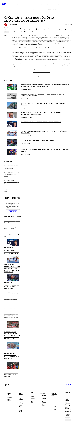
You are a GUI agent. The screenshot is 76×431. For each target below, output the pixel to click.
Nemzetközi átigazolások (21, 414)
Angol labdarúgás (21, 391)
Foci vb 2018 (20, 406)
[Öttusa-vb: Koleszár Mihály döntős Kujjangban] (12, 145)
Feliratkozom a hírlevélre (13, 211)
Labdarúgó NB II (9, 394)
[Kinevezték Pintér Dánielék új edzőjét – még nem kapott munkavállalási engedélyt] (12, 117)
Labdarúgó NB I (24, 124)
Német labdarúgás (21, 399)
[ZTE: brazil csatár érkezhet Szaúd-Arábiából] (13, 368)
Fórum (55, 406)
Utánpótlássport (55, 9)
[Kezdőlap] (4, 4)
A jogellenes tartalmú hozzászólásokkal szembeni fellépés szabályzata (68, 396)
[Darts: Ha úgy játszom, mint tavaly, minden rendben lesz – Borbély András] (12, 154)
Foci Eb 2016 (20, 408)
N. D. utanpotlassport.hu (12, 24)
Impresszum (67, 390)
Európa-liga (21, 403)
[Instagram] (65, 384)
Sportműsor (35, 9)
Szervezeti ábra (68, 405)
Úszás (32, 392)
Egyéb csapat (43, 405)
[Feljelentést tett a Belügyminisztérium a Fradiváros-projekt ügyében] (12, 108)
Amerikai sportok (44, 401)
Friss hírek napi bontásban (28, 9)
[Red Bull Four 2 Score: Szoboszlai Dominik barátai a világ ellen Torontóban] (12, 136)
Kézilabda (44, 395)
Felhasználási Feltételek (67, 418)
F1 (40, 388)
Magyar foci (7, 388)
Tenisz (32, 399)
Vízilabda (44, 402)
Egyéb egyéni (23, 98)
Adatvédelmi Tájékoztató (67, 415)
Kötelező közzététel (67, 400)
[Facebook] (68, 384)
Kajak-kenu (32, 394)
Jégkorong (44, 398)
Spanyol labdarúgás (21, 394)
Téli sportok (32, 404)
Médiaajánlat (67, 392)
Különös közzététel (67, 408)
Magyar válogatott (9, 400)
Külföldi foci (19, 388)
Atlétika (32, 390)
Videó (55, 409)
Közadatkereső (68, 409)
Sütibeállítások (68, 419)
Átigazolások (9, 397)
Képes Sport (40, 9)
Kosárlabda (44, 396)
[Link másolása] (5, 29)
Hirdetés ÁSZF (68, 411)
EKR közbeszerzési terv (67, 403)
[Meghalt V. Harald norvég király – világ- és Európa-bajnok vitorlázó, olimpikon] (12, 98)
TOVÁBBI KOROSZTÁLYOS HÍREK (41, 72)
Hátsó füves (50, 9)
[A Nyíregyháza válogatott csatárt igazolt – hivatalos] (12, 126)
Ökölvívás (32, 398)
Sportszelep (53, 388)
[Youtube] (70, 384)
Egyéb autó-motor (55, 403)
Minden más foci (24, 89)
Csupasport (45, 9)
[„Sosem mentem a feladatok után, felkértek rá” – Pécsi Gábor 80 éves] (13, 349)
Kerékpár (32, 396)
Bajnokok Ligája (21, 402)
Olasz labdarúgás (21, 397)
